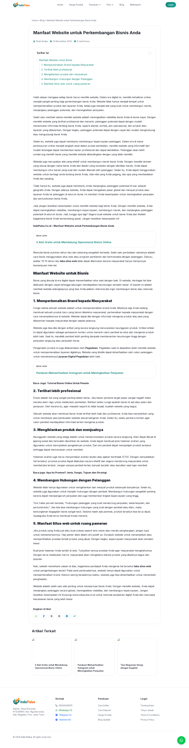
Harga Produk (76, 4)
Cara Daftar (103, 705)
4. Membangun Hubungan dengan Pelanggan (67, 79)
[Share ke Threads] (59, 616)
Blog (121, 4)
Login (171, 4)
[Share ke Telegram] (67, 616)
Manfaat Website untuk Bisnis (55, 60)
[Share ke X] (51, 616)
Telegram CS (65, 715)
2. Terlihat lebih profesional (56, 69)
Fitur (109, 4)
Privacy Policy (147, 719)
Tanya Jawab (147, 710)
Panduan (93, 4)
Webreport (135, 4)
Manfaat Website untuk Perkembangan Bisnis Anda (84, 225)
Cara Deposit (104, 710)
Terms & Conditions (150, 715)
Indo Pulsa (26, 737)
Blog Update (104, 719)
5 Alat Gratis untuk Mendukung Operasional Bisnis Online (73, 242)
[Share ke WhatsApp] (36, 616)
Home (60, 4)
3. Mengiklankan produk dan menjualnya (64, 74)
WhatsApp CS (65, 710)
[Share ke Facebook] (44, 616)
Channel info (65, 719)
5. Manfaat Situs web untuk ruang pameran (65, 83)
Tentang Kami (147, 705)
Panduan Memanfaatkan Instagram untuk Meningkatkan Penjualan (79, 372)
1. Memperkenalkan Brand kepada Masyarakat (67, 64)
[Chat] (181, 740)
